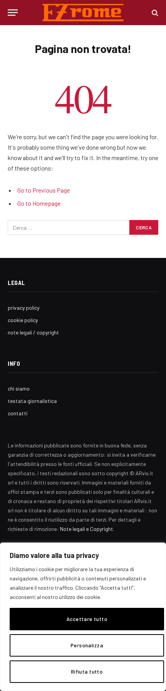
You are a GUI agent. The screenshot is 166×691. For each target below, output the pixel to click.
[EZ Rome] (83, 12)
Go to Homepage (39, 203)
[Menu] (13, 12)
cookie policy (23, 320)
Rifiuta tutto (87, 671)
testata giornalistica (32, 401)
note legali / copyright (33, 332)
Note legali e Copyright (86, 529)
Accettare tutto (86, 619)
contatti (17, 413)
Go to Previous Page (43, 190)
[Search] (154, 12)
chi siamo (19, 388)
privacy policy (23, 307)
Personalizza (87, 645)
